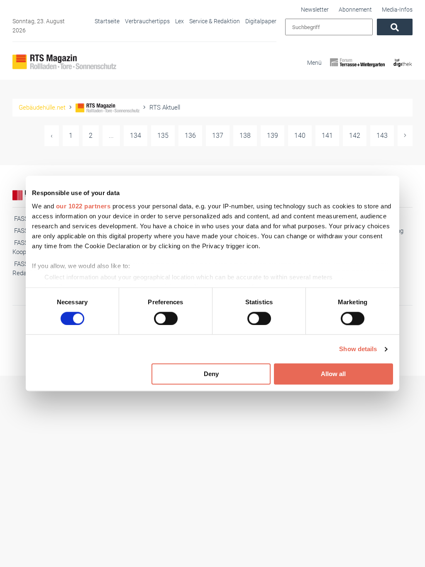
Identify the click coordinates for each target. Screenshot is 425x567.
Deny (211, 374)
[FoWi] (357, 69)
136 (190, 135)
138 (245, 135)
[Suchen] (395, 27)
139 (272, 135)
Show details (358, 348)
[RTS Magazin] (64, 61)
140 (299, 135)
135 (163, 135)
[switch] (166, 318)
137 (217, 135)
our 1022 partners (83, 206)
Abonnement (355, 9)
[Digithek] (403, 69)
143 (382, 135)
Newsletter (315, 9)
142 (354, 135)
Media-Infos (397, 9)
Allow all (333, 374)
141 (327, 135)
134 (135, 135)
